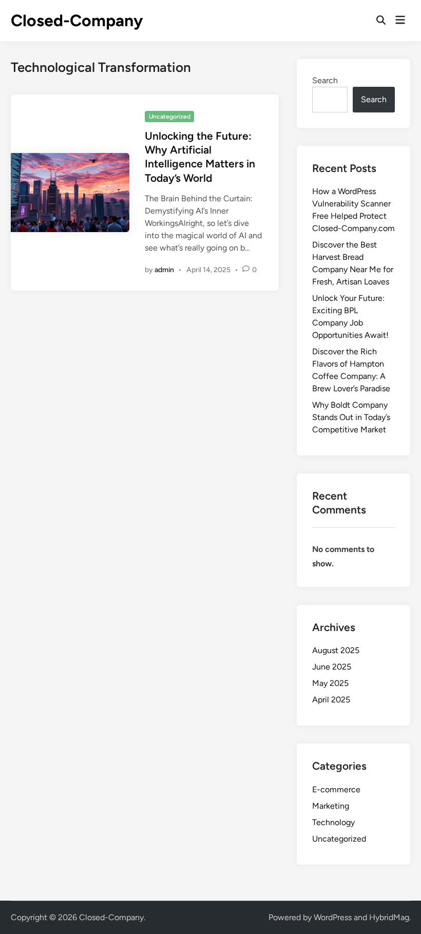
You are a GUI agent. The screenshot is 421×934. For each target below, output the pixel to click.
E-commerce (336, 789)
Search (325, 80)
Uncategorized (169, 116)
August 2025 (335, 650)
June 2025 (331, 667)
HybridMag (389, 917)
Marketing (330, 806)
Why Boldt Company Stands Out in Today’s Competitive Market (351, 417)
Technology (333, 822)
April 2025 (331, 699)
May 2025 (330, 683)
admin (164, 269)
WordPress (333, 917)
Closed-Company (77, 20)
